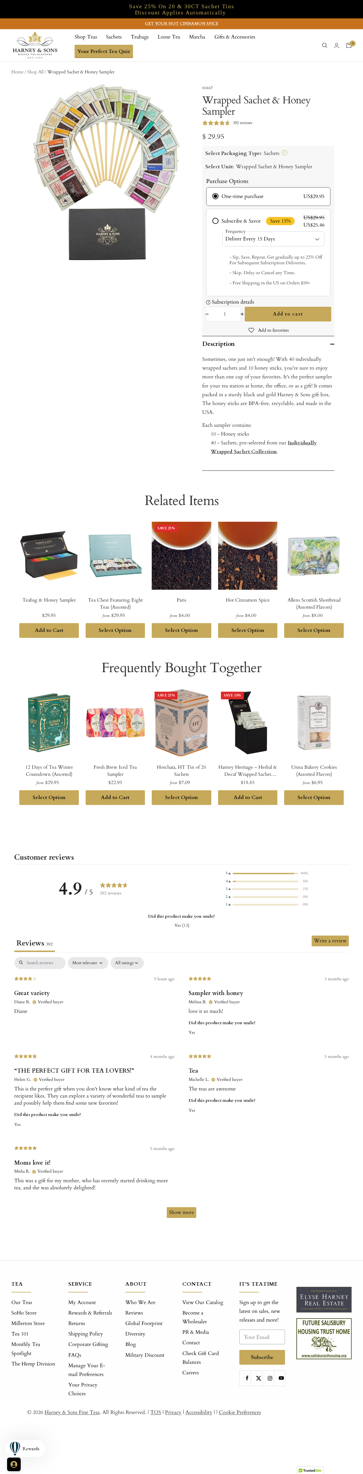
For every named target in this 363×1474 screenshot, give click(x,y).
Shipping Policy (85, 1333)
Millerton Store (28, 1323)
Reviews (134, 1313)
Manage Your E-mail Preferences (86, 1370)
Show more (181, 1212)
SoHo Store (24, 1313)
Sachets (114, 37)
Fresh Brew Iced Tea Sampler (115, 771)
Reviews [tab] (34, 943)
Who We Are (140, 1302)
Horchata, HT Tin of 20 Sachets (181, 771)
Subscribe (262, 1357)
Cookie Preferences (240, 1412)
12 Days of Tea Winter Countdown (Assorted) (49, 771)
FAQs (74, 1355)
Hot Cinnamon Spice (248, 600)
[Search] (324, 45)
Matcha (197, 37)
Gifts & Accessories (234, 37)
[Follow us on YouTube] (281, 1378)
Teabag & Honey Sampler (49, 600)
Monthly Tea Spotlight (25, 1349)
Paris (181, 600)
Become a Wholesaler (194, 1317)
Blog (130, 1344)
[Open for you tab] (14, 1464)
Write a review (330, 940)
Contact (191, 1342)
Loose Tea (169, 37)
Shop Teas (86, 37)
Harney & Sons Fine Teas (72, 1412)
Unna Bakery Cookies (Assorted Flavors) (314, 771)
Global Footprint (143, 1323)
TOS (155, 1412)
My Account (82, 1302)
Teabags (140, 37)
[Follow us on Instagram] (270, 1378)
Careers (190, 1372)
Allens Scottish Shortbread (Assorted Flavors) (314, 604)
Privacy (173, 1412)
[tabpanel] (181, 1090)
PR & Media (195, 1332)
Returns (76, 1323)
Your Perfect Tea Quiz (103, 51)
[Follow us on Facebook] (247, 1378)
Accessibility (198, 1412)
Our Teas (21, 1302)
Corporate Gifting (88, 1344)
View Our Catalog (202, 1302)
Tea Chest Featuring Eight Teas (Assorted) (115, 604)
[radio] (268, 196)
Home (17, 72)
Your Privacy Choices (83, 1389)
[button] (267, 873)
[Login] (336, 45)
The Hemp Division (33, 1364)
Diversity (135, 1333)
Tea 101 (20, 1333)
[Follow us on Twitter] (258, 1378)
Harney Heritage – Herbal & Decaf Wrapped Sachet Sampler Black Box (247, 771)
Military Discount (144, 1355)
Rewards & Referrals (90, 1313)
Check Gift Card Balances (200, 1358)
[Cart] (349, 45)
